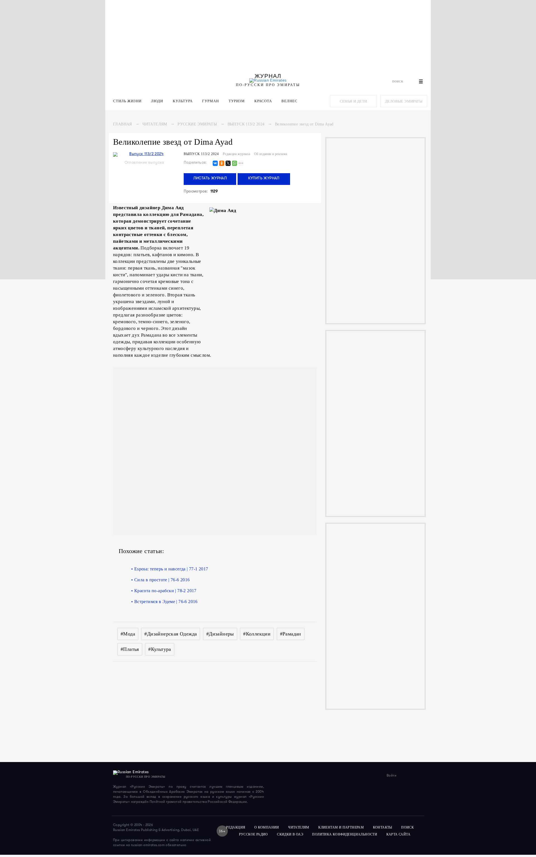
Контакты (382, 827)
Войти (391, 775)
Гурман (210, 101)
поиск (408, 827)
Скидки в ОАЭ (290, 834)
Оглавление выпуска (144, 163)
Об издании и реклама (270, 154)
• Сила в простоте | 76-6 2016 (160, 579)
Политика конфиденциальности (344, 834)
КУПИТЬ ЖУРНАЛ (263, 178)
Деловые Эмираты (403, 101)
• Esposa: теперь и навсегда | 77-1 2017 (169, 568)
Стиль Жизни (127, 101)
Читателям (154, 124)
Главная (122, 124)
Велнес (289, 101)
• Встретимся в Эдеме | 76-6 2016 (164, 601)
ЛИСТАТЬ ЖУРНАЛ (210, 178)
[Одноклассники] (221, 163)
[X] (228, 163)
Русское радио (253, 834)
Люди (157, 101)
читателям (298, 827)
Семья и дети (353, 101)
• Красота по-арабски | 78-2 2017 (164, 590)
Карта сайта (398, 834)
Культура (183, 101)
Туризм (237, 101)
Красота (263, 101)
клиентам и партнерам (341, 827)
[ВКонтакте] (215, 163)
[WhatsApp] (234, 163)
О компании (266, 827)
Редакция (235, 827)
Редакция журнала (236, 154)
